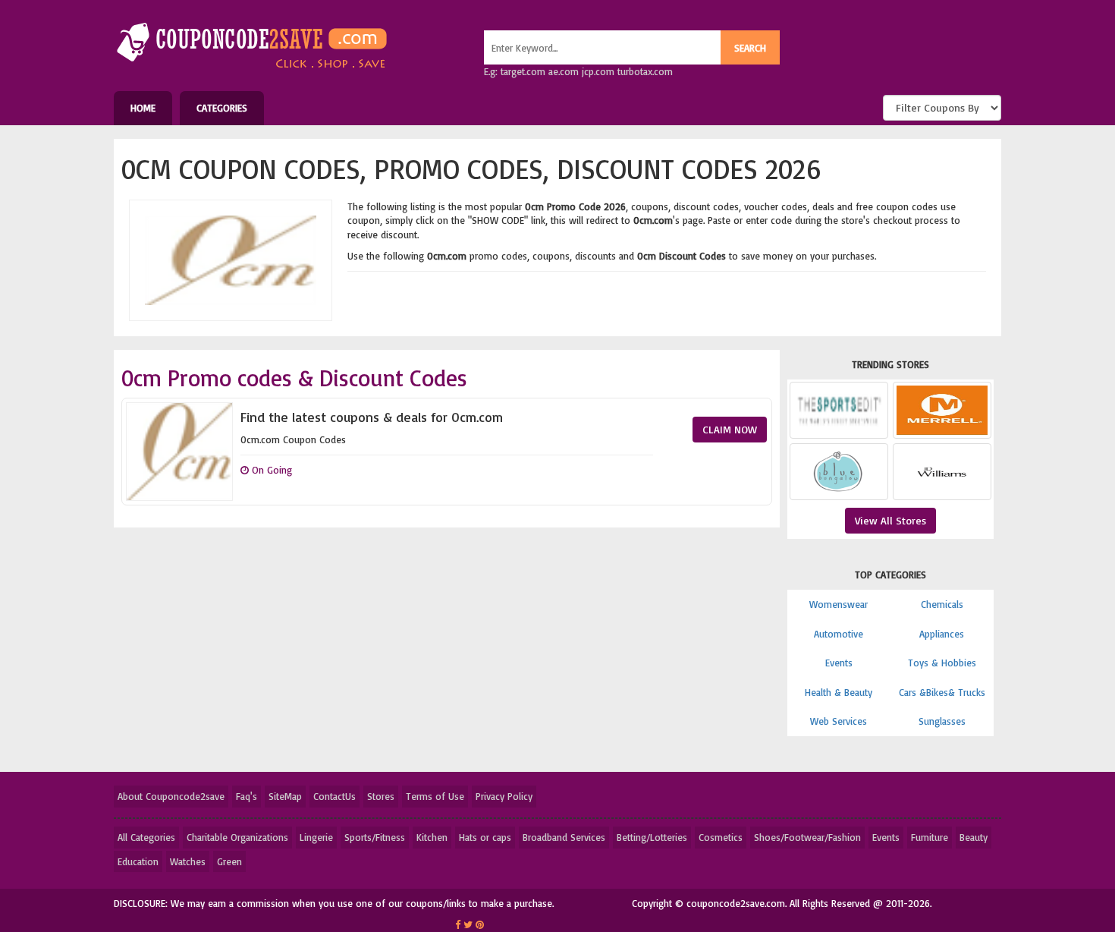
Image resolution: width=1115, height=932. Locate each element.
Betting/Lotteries (652, 837)
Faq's (246, 796)
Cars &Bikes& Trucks (942, 692)
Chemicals (942, 604)
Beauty (974, 837)
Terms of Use (435, 796)
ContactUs (334, 796)
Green (229, 861)
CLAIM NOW (729, 429)
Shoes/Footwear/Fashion (807, 837)
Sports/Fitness (374, 837)
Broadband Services (564, 837)
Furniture (929, 837)
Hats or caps (485, 837)
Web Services (838, 721)
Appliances (941, 634)
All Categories (146, 837)
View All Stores (890, 520)
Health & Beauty (838, 692)
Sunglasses (942, 721)
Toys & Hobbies (942, 662)
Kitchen (432, 837)
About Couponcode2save (171, 796)
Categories (221, 108)
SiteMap (285, 796)
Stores (380, 796)
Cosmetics (721, 837)
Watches (188, 861)
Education (138, 861)
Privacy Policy (504, 796)
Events (839, 662)
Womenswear (838, 604)
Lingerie (316, 837)
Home (142, 108)
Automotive (838, 634)
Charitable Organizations (237, 837)
